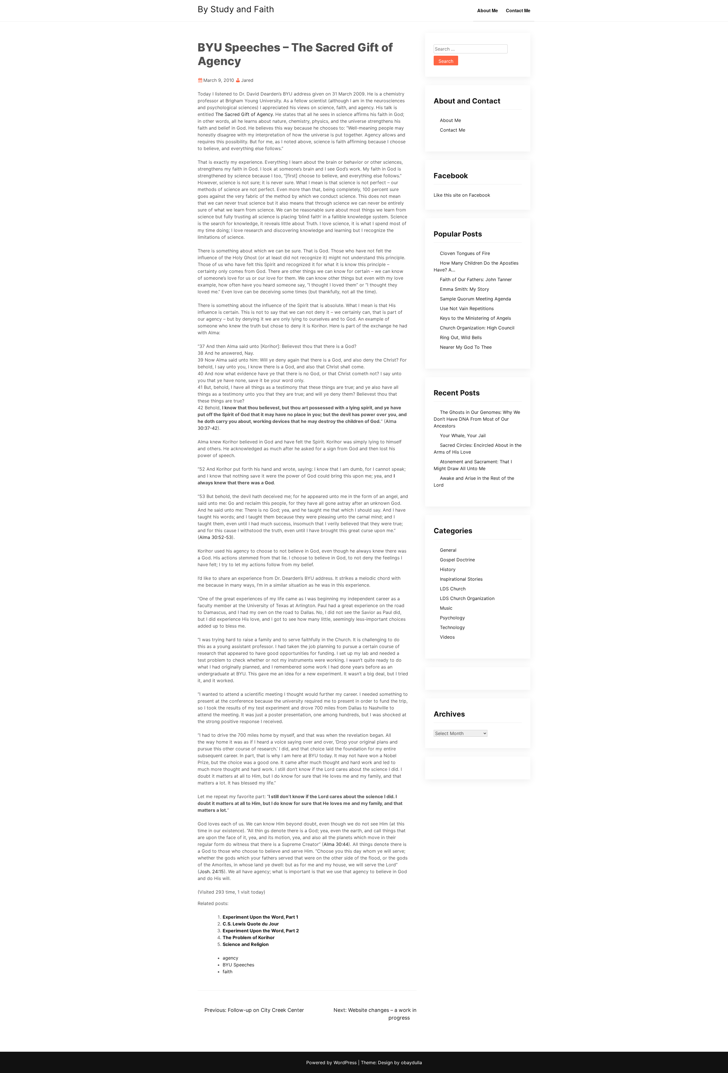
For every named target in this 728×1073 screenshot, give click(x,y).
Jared (247, 80)
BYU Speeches (238, 965)
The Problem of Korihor (249, 937)
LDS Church (453, 589)
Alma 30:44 (336, 844)
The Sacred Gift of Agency (244, 114)
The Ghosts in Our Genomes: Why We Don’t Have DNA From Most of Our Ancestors (477, 419)
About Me (487, 10)
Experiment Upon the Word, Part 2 (261, 930)
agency (230, 958)
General (448, 550)
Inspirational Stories (461, 579)
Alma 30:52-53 (215, 537)
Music (446, 608)
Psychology (452, 617)
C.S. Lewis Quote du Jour (251, 924)
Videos (447, 637)
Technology (452, 627)
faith (227, 971)
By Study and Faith (236, 9)
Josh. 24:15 (211, 871)
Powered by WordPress (332, 1062)
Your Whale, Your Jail (463, 435)
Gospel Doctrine (457, 560)
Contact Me (518, 10)
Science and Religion (246, 944)
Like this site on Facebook (462, 195)
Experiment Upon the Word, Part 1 (260, 917)
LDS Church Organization (467, 598)
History (448, 569)
